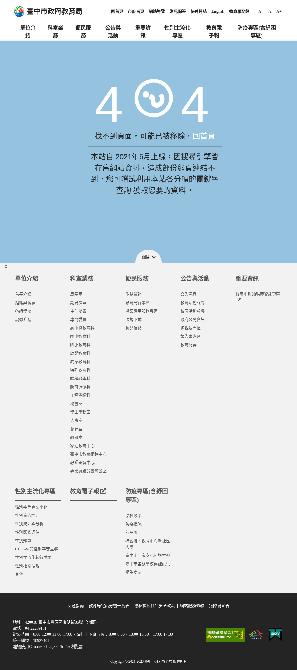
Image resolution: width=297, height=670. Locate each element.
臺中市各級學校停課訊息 (147, 564)
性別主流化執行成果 (33, 557)
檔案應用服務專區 (141, 311)
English (217, 11)
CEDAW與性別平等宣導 (36, 549)
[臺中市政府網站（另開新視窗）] (257, 635)
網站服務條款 (192, 606)
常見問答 (178, 11)
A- (260, 11)
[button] (148, 256)
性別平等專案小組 (31, 507)
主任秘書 (78, 311)
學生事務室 (80, 412)
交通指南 (76, 606)
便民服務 (83, 32)
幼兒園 (131, 532)
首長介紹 (23, 294)
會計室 (76, 429)
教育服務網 (239, 11)
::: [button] (5, 265)
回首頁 (117, 11)
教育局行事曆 (137, 303)
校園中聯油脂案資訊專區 (258, 294)
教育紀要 (188, 345)
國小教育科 (80, 345)
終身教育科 (80, 362)
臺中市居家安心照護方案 (147, 555)
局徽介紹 (23, 319)
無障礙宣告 (219, 606)
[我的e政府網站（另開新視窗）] (275, 635)
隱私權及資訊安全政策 (154, 606)
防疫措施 (133, 524)
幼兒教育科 (80, 353)
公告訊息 (188, 294)
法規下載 (133, 319)
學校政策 (133, 516)
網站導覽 (157, 11)
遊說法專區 (190, 328)
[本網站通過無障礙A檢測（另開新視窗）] (225, 635)
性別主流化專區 (177, 32)
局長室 (76, 294)
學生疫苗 (133, 572)
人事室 (76, 420)
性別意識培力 (27, 515)
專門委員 (78, 319)
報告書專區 (190, 336)
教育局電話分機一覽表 (109, 606)
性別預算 (23, 541)
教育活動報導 (192, 303)
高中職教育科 (82, 328)
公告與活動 (113, 32)
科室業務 (55, 32)
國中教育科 (80, 336)
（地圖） (91, 622)
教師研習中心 (82, 462)
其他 (19, 574)
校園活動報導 (192, 311)
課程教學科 (80, 378)
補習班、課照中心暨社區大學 (147, 544)
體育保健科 (80, 387)
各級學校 (23, 311)
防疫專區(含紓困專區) (257, 32)
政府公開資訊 (192, 319)
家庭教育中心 (82, 446)
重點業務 (133, 294)
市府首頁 (136, 11)
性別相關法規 (27, 566)
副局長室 (78, 303)
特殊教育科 (80, 370)
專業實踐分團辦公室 (88, 471)
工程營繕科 (80, 395)
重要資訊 (143, 32)
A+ (279, 11)
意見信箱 (133, 328)
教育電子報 (214, 32)
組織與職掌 (25, 303)
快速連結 (199, 11)
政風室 (76, 437)
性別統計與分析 (29, 524)
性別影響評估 (27, 532)
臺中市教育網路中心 (88, 454)
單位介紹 (28, 32)
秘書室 (76, 404)
